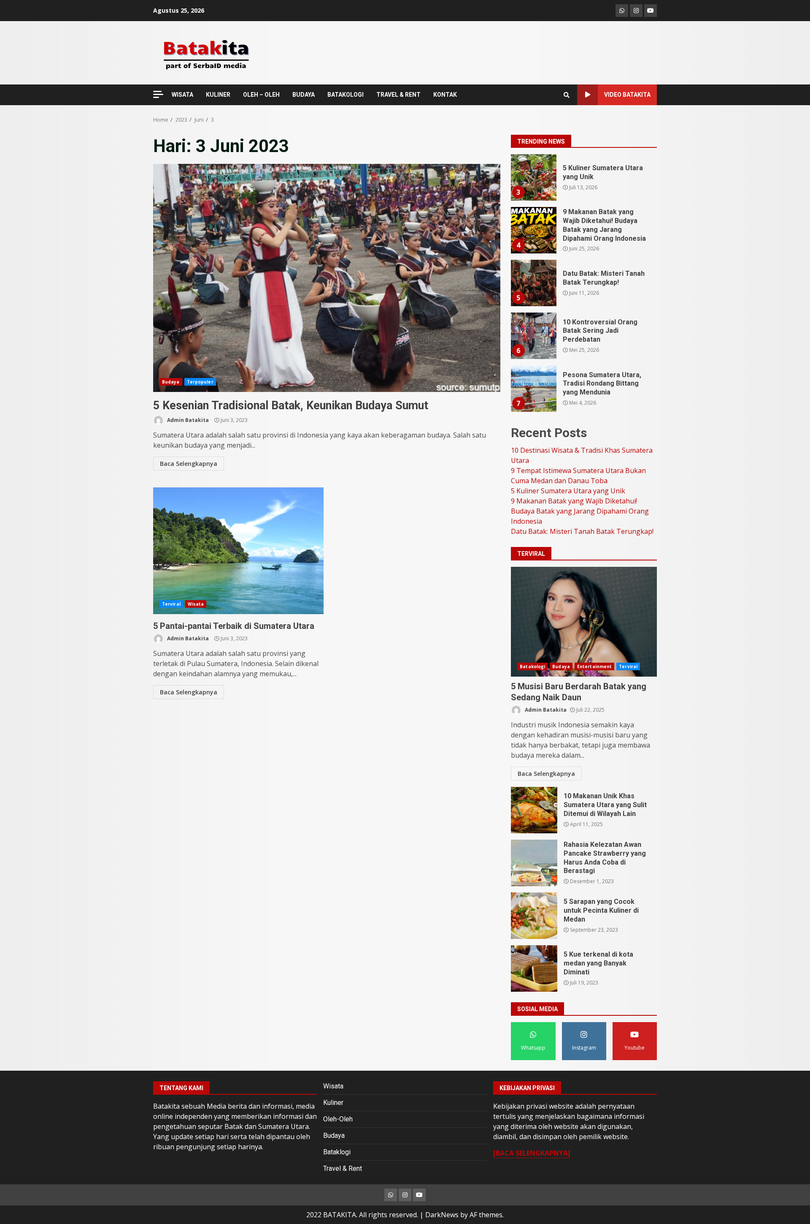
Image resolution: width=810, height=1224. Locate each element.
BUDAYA (303, 94)
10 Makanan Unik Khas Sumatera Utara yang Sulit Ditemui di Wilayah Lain (534, 810)
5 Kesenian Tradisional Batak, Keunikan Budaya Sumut (326, 278)
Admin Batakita (187, 420)
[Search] (567, 95)
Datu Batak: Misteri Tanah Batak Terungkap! (533, 283)
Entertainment (594, 666)
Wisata (196, 604)
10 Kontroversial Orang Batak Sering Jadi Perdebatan (533, 336)
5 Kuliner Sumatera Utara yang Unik (533, 177)
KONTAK (445, 94)
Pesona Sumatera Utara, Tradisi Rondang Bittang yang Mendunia (533, 388)
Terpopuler (200, 382)
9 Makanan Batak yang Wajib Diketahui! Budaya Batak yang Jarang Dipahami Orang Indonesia (533, 230)
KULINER (218, 94)
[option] (584, 180)
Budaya (171, 382)
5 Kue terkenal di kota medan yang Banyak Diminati (534, 968)
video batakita (627, 94)
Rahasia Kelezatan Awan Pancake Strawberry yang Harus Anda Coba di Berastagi (534, 863)
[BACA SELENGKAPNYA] (531, 1153)
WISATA (182, 94)
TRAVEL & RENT (398, 94)
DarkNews (442, 1214)
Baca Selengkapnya (188, 464)
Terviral (171, 604)
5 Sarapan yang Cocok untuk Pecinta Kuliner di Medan (534, 915)
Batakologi (532, 666)
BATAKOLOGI (345, 94)
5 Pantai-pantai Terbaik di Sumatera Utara (238, 550)
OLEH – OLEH (261, 94)
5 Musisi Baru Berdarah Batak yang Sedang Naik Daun (584, 622)
